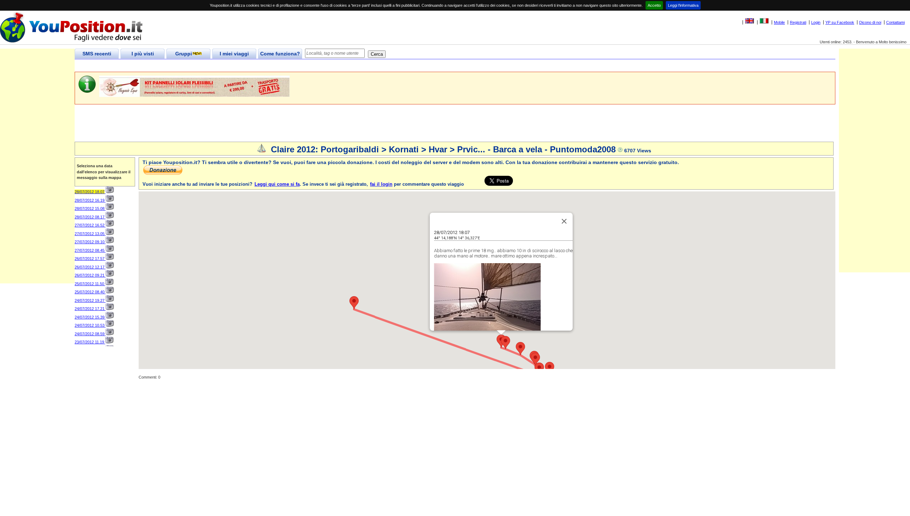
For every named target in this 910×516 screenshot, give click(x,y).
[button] (505, 342)
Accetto (654, 5)
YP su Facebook (839, 22)
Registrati (798, 22)
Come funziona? (280, 53)
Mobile (779, 22)
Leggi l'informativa (683, 5)
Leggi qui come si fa (277, 184)
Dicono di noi (870, 22)
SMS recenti (96, 53)
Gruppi (183, 53)
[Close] (564, 221)
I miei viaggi (234, 53)
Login (815, 22)
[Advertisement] (204, 66)
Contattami (895, 22)
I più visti (143, 53)
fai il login (381, 184)
